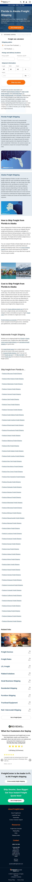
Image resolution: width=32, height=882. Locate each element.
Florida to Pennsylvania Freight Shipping (13, 430)
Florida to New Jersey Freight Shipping (12, 471)
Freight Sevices (7, 652)
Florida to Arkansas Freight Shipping (11, 600)
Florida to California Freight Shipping (12, 595)
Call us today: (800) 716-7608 (16, 5)
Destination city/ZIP (21, 55)
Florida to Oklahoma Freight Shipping (12, 440)
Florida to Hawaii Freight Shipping (11, 569)
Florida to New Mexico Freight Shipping (12, 466)
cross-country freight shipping (9, 342)
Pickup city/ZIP (5, 55)
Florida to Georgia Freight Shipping (11, 574)
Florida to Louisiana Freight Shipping (12, 533)
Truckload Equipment (9, 703)
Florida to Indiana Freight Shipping (11, 554)
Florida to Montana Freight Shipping (11, 492)
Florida (22, 338)
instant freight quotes (8, 349)
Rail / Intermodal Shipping (11, 710)
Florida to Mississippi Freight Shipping (12, 502)
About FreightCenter (16, 813)
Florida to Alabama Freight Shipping (11, 616)
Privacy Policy (11, 879)
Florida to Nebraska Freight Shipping (12, 487)
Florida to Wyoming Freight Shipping (11, 621)
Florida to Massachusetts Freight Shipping (13, 518)
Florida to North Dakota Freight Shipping (12, 451)
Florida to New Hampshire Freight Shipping (13, 476)
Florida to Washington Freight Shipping (12, 384)
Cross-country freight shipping (16, 781)
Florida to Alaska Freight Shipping (11, 611)
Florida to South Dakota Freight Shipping (13, 415)
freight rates (8, 356)
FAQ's (16, 833)
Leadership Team (16, 815)
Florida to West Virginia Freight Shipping (13, 378)
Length (3, 66)
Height (17, 66)
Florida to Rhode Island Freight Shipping (13, 425)
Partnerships (16, 817)
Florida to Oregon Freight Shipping (11, 435)
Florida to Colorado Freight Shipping (11, 590)
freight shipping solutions (13, 91)
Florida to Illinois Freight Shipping (11, 559)
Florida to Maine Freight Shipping (11, 528)
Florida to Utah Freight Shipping (10, 399)
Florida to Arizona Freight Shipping (11, 605)
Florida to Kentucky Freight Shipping (11, 538)
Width (10, 66)
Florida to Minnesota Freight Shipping (12, 507)
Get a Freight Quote (16, 717)
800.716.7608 (20, 355)
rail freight (19, 95)
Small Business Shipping (10, 681)
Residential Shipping (9, 688)
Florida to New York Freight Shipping (12, 461)
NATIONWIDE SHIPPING (10, 34)
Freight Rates (6, 659)
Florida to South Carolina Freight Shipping (13, 420)
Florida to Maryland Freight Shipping (11, 523)
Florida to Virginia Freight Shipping (11, 389)
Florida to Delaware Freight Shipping (12, 580)
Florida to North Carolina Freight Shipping (13, 456)
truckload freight (9, 95)
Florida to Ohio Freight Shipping (10, 445)
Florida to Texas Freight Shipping (11, 404)
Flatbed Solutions (8, 674)
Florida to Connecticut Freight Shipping (12, 585)
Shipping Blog (16, 831)
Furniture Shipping (8, 695)
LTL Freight (5, 666)
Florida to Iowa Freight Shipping (10, 549)
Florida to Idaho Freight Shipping (10, 564)
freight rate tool (9, 355)
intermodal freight (17, 93)
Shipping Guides (16, 835)
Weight (3, 72)
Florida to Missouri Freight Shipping (11, 497)
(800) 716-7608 (16, 844)
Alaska (27, 338)
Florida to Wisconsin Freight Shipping (12, 373)
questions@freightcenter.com (16, 863)
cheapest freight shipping (9, 353)
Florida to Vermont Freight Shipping (11, 394)
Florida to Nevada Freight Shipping (11, 482)
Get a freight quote (16, 27)
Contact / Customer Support (16, 819)
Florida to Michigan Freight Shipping (11, 513)
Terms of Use (20, 879)
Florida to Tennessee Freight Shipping (12, 409)
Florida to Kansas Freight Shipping (11, 544)
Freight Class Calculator (16, 828)
